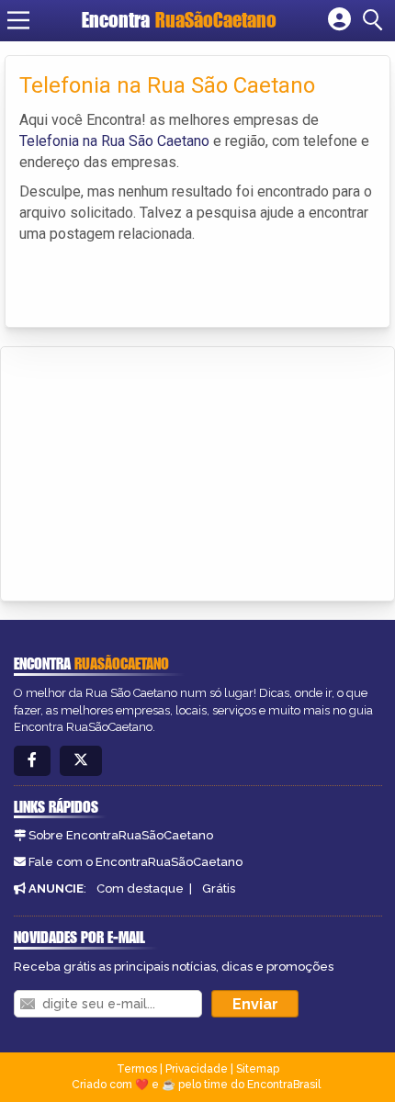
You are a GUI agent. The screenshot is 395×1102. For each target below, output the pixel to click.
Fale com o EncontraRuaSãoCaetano (135, 862)
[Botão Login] (339, 20)
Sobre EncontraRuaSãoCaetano (120, 835)
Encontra (179, 19)
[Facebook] (32, 761)
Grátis (218, 888)
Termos (137, 1069)
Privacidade (196, 1069)
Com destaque (140, 888)
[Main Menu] (18, 20)
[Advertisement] (152, 471)
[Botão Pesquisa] (375, 20)
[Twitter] (81, 761)
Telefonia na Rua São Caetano (114, 141)
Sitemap (257, 1069)
